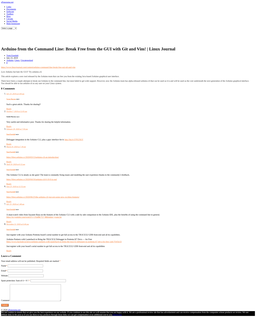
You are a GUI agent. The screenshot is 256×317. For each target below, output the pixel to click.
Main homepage (13, 23)
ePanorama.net (7, 2)
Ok (114, 315)
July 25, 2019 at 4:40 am (15, 94)
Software (10, 11)
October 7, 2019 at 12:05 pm (16, 111)
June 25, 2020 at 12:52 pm (16, 186)
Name (3, 266)
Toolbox (9, 14)
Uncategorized (27, 60)
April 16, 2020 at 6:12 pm (15, 164)
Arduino (9, 60)
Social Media (11, 21)
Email (3, 271)
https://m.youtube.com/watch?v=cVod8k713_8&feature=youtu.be (34, 217)
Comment (5, 300)
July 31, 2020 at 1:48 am (15, 204)
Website (4, 276)
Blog (8, 16)
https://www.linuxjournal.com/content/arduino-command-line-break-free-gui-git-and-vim (38, 67)
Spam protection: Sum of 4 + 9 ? (14, 280)
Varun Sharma (11, 99)
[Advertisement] (51, 37)
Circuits (9, 19)
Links (8, 7)
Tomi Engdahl (12, 55)
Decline (118, 315)
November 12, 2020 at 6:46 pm (17, 224)
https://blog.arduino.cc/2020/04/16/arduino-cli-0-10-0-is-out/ (31, 179)
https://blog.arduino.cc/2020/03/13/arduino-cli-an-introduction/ (32, 157)
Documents (11, 9)
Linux (17, 60)
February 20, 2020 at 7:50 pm (17, 129)
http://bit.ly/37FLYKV (74, 139)
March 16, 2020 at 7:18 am (16, 147)
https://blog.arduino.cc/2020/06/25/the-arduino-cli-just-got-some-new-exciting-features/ (42, 197)
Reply (8, 109)
